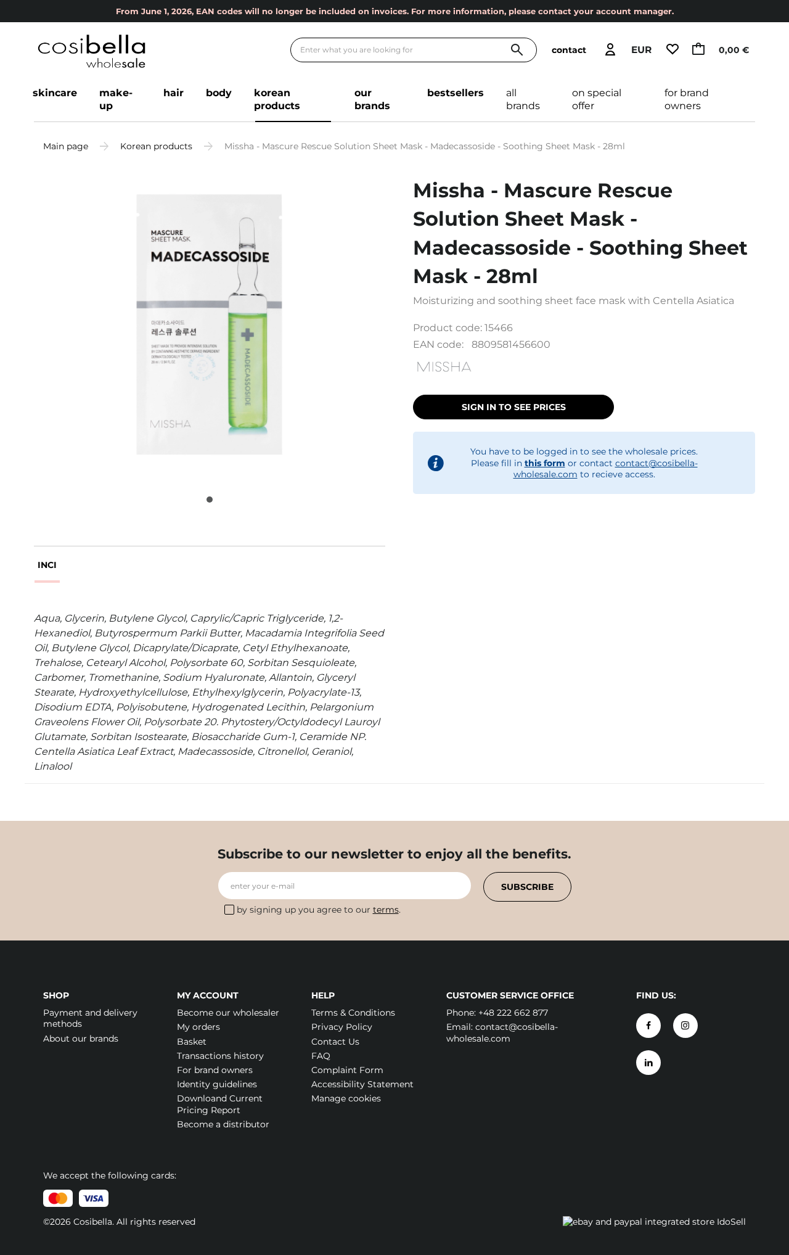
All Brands (523, 99)
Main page (65, 146)
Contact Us (335, 1041)
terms (386, 909)
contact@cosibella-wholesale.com (502, 1032)
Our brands (372, 99)
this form (545, 463)
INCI (47, 564)
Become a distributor (223, 1124)
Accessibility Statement (362, 1084)
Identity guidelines (217, 1084)
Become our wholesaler (228, 1012)
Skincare (55, 93)
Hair (173, 93)
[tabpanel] (209, 324)
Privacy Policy (341, 1026)
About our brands (80, 1038)
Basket (191, 1041)
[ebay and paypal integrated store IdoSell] (654, 1221)
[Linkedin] (648, 1062)
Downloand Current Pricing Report (220, 1104)
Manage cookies (346, 1098)
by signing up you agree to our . (319, 909)
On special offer (596, 99)
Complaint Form (347, 1070)
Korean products (277, 99)
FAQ (320, 1055)
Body (219, 93)
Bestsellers (455, 93)
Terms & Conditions (353, 1012)
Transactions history (220, 1055)
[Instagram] (685, 1025)
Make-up (116, 99)
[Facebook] (648, 1025)
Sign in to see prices (514, 407)
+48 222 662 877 (513, 1012)
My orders (198, 1026)
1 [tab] (209, 499)
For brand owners (686, 99)
